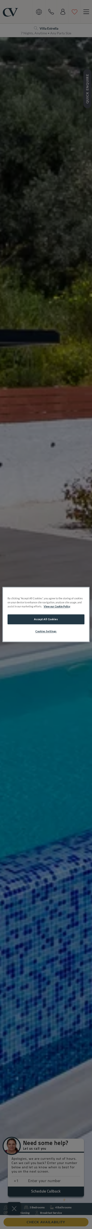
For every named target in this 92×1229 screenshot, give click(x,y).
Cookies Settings (46, 631)
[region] (46, 614)
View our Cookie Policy (57, 606)
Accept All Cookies (46, 619)
